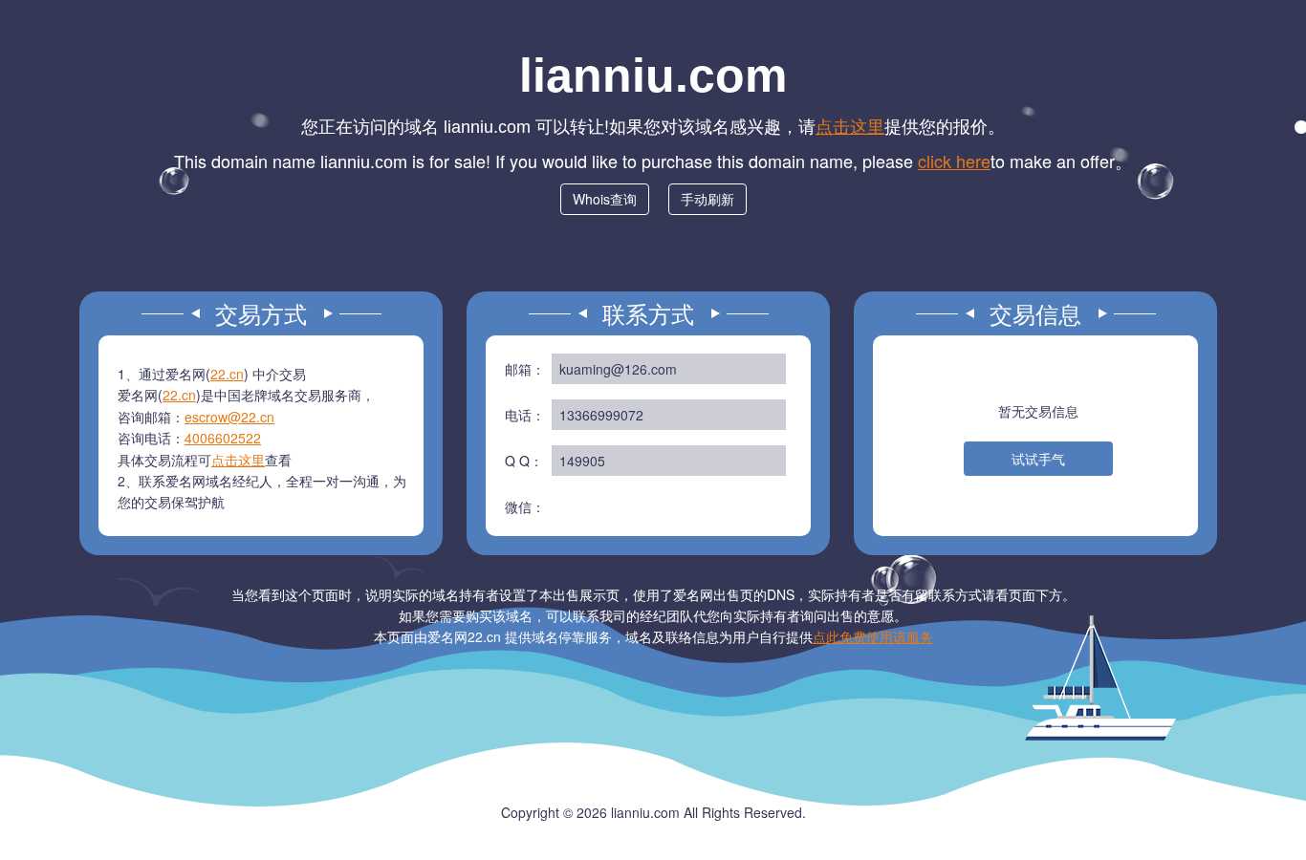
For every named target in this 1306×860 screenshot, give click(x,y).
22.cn (227, 373)
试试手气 (1038, 458)
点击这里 (850, 125)
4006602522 (223, 437)
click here (954, 160)
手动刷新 (707, 198)
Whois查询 (605, 198)
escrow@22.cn (229, 416)
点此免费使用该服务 (873, 636)
